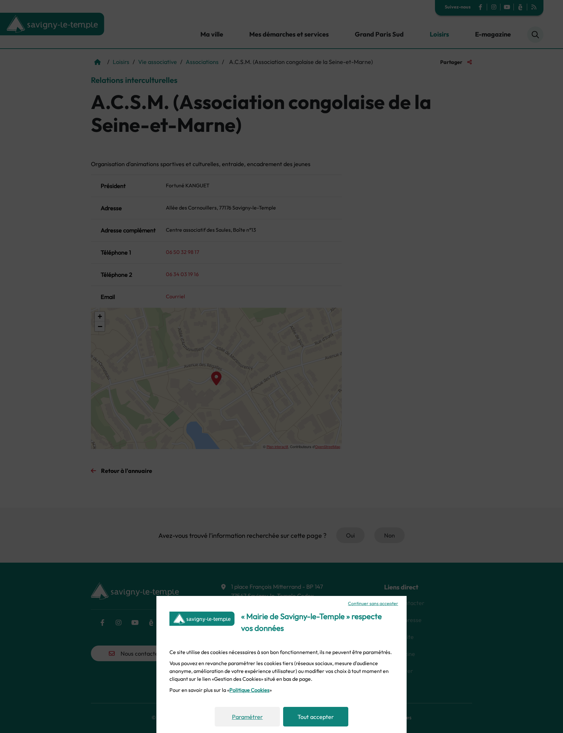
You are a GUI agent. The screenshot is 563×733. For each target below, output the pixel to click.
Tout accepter (315, 717)
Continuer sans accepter (373, 603)
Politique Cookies (249, 690)
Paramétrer (247, 717)
